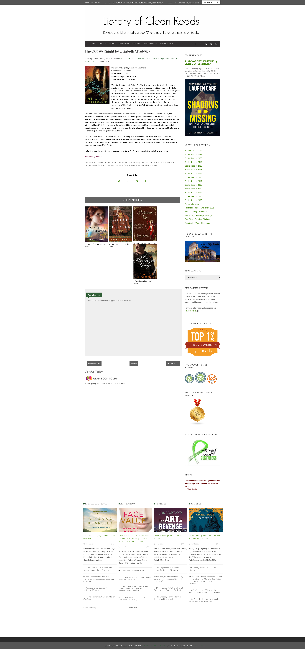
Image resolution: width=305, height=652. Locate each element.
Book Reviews (124, 44)
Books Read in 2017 (193, 170)
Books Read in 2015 (193, 174)
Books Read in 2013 (193, 185)
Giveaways (136, 44)
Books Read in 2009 (193, 200)
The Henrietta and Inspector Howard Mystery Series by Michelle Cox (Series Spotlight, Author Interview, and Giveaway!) (205, 579)
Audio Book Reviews (193, 151)
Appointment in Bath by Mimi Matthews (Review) (96, 589)
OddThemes (199, 645)
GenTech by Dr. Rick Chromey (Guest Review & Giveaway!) (135, 578)
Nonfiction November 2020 (132, 570)
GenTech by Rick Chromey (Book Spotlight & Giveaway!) (133, 598)
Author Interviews (192, 204)
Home (93, 44)
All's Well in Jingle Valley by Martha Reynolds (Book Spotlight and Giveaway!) (205, 591)
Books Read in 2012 (193, 189)
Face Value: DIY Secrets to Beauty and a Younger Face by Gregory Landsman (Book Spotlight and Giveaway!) (135, 538)
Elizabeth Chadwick (152, 58)
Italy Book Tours (150, 44)
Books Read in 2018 (193, 166)
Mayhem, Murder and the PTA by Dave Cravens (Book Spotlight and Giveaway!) (168, 578)
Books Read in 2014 (193, 181)
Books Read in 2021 (193, 154)
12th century (124, 58)
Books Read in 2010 (193, 196)
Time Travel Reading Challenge (198, 219)
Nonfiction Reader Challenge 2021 (199, 208)
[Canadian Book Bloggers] (197, 425)
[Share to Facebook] (146, 181)
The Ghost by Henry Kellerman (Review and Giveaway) (167, 598)
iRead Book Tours (166, 44)
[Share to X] (119, 181)
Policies (112, 44)
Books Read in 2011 (193, 193)
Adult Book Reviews (137, 58)
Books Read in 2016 (193, 177)
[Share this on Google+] (128, 181)
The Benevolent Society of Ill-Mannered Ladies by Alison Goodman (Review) (98, 578)
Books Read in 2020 (193, 158)
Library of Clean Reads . (154, 645)
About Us (102, 44)
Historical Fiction (91, 61)
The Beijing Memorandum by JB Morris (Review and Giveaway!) (168, 569)
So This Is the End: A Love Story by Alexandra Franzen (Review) (204, 600)
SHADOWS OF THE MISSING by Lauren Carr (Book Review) (138, 3)
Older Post (173, 363)
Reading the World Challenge (197, 223)
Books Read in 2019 (193, 162)
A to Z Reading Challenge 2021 (198, 212)
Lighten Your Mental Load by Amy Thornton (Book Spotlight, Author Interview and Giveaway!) (133, 588)
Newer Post (94, 363)
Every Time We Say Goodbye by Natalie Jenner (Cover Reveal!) (97, 569)
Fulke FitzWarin (172, 58)
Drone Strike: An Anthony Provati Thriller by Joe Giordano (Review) (168, 589)
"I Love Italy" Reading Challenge (198, 215)
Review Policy (191, 311)
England (163, 58)
